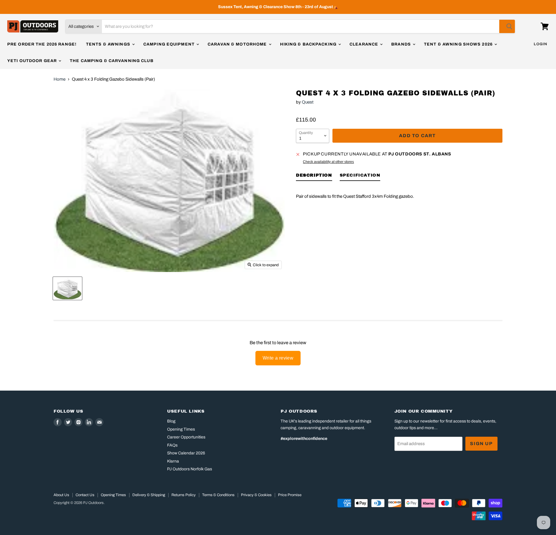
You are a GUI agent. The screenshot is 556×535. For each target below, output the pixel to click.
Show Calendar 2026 (186, 453)
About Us (61, 495)
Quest (307, 102)
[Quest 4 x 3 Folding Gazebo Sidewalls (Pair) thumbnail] (67, 288)
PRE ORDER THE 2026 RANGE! (41, 44)
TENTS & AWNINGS (108, 44)
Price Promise (289, 495)
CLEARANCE (364, 44)
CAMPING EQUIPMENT (169, 44)
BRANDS (401, 44)
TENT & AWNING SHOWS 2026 (459, 44)
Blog (171, 421)
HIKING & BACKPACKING (309, 44)
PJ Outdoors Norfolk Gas (189, 469)
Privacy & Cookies (256, 495)
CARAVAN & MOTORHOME (238, 44)
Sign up (481, 443)
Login (540, 44)
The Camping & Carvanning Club (111, 61)
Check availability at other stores (328, 162)
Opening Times (181, 429)
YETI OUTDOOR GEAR (32, 61)
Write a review (278, 358)
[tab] (314, 176)
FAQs (172, 445)
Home (59, 79)
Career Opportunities (186, 437)
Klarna (173, 461)
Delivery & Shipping (148, 495)
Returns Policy (183, 495)
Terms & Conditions (218, 495)
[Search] (507, 26)
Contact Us (85, 495)
